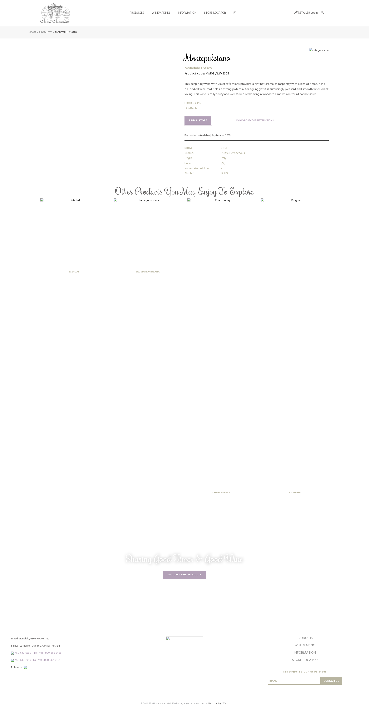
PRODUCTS (305, 638)
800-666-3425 (53, 653)
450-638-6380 (23, 653)
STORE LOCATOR (215, 13)
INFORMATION (187, 13)
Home (32, 32)
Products (137, 13)
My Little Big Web (218, 703)
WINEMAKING (161, 13)
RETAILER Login (308, 12)
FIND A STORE (198, 120)
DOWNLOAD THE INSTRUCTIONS (255, 120)
